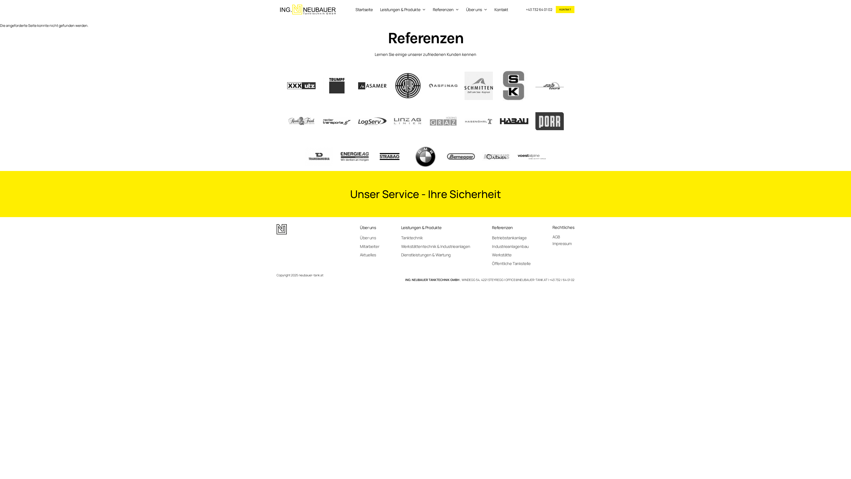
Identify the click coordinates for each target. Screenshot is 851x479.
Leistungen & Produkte (400, 9)
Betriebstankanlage (509, 237)
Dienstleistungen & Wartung (426, 254)
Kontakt (501, 9)
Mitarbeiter (369, 246)
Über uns (474, 9)
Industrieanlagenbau (510, 246)
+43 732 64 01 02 (539, 9)
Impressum (562, 243)
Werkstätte (502, 254)
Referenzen (443, 9)
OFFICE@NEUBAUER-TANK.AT (526, 280)
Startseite (364, 9)
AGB (556, 237)
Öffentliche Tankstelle (511, 263)
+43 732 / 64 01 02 (561, 280)
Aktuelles (368, 254)
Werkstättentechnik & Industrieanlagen (435, 246)
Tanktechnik (412, 237)
